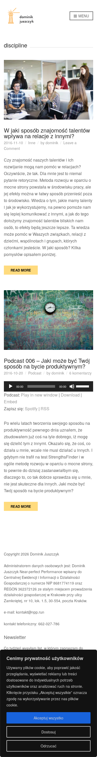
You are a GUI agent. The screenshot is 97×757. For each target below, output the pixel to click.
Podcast (34, 373)
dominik (52, 142)
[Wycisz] (71, 386)
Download (70, 395)
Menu (83, 15)
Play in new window (39, 395)
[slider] (83, 386)
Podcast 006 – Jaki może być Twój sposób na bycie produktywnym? (47, 363)
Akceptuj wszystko (48, 717)
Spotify (31, 409)
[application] (48, 386)
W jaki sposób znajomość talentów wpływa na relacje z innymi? (47, 133)
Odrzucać (48, 745)
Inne (31, 142)
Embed (10, 402)
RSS (45, 409)
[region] (48, 703)
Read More (21, 270)
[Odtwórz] (10, 386)
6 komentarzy (80, 373)
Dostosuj (48, 731)
